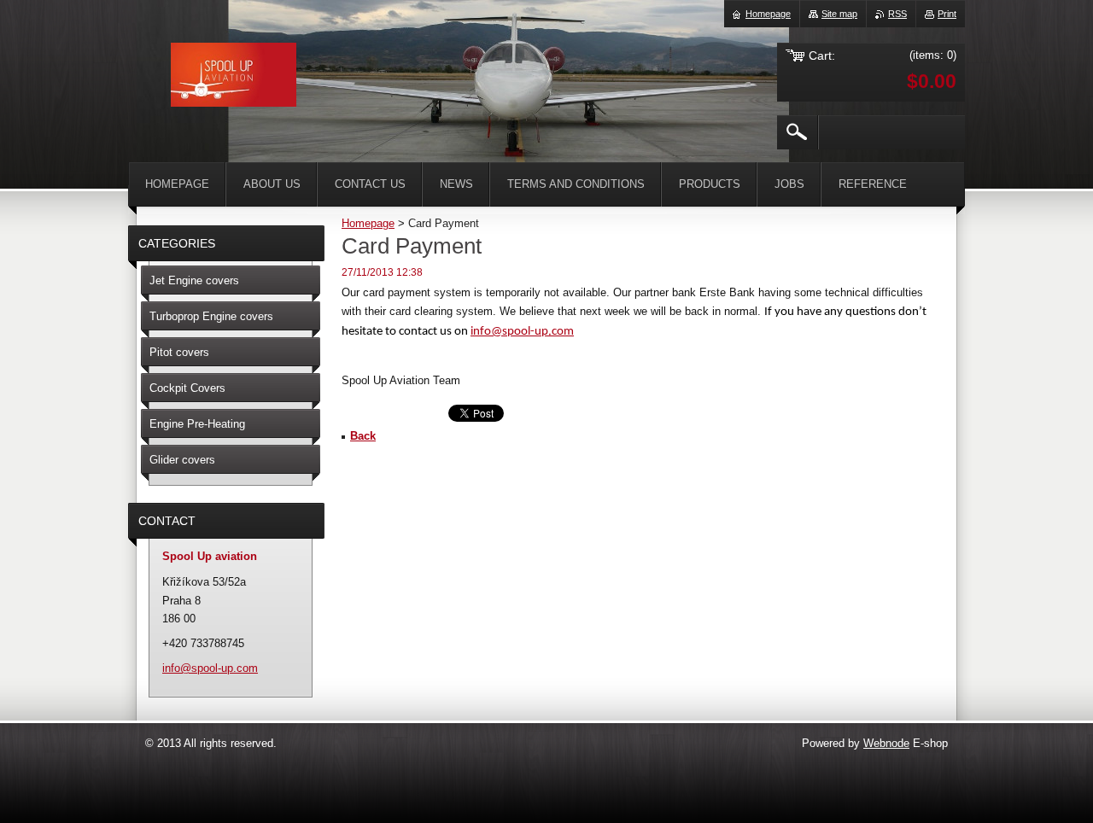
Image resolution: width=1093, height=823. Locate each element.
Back (363, 435)
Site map (839, 14)
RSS (897, 14)
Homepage (368, 223)
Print (947, 14)
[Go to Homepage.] (233, 78)
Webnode (886, 743)
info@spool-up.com (522, 331)
